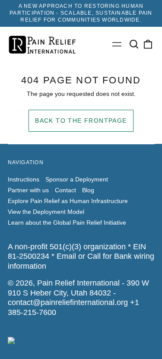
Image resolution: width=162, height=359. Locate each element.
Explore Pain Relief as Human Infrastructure (68, 200)
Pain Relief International (78, 283)
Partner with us (28, 190)
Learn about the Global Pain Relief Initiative (67, 222)
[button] (134, 44)
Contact (65, 190)
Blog (88, 190)
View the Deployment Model (46, 211)
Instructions (23, 179)
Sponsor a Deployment (76, 179)
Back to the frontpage (81, 120)
